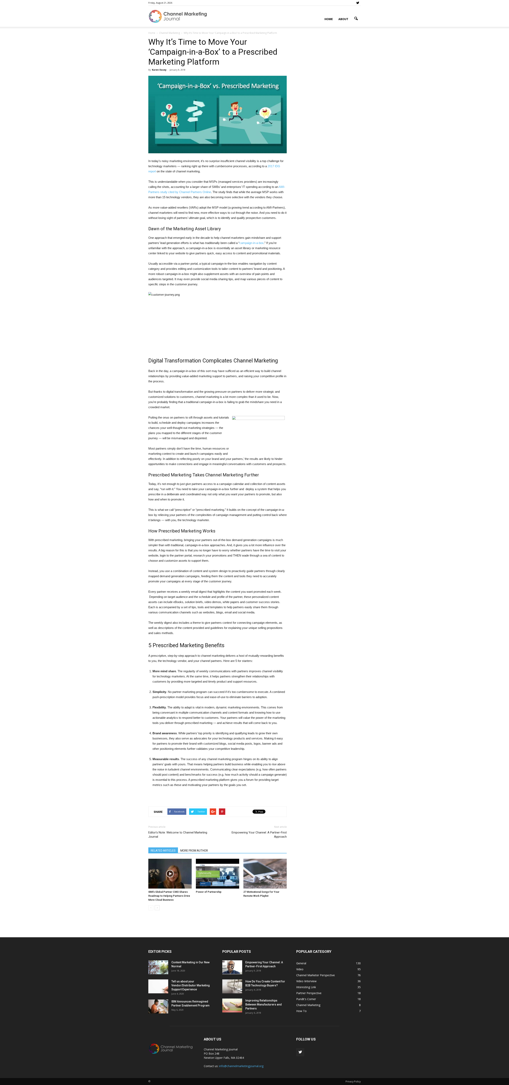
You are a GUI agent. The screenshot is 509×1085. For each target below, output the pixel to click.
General (301, 963)
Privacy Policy (353, 1081)
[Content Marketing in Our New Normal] (158, 967)
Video (299, 969)
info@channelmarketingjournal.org (241, 1066)
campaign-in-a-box (251, 243)
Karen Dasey (159, 69)
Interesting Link (306, 987)
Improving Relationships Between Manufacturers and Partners (263, 1004)
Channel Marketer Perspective (315, 975)
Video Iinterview (306, 981)
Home (328, 19)
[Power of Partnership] (217, 874)
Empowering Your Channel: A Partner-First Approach (259, 834)
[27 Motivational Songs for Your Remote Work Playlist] (265, 874)
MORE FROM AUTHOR (194, 850)
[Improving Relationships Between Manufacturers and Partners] (232, 1005)
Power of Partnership (208, 891)
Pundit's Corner (306, 999)
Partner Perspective (309, 993)
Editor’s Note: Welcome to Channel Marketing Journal (177, 834)
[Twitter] (358, 3)
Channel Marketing (308, 1005)
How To (301, 1011)
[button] (356, 18)
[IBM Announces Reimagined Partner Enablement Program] (158, 1006)
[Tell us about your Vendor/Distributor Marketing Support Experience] (158, 986)
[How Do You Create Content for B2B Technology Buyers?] (232, 986)
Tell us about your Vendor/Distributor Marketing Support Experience (190, 985)
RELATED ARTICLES (163, 850)
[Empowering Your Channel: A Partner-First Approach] (232, 967)
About (343, 19)
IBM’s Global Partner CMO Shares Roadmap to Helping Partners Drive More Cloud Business (169, 895)
